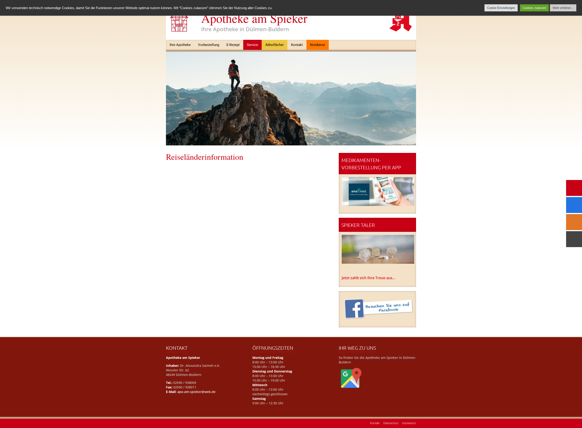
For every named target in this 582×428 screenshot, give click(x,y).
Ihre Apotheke (180, 45)
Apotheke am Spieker (254, 18)
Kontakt (297, 45)
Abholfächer (274, 45)
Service (252, 45)
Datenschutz (391, 423)
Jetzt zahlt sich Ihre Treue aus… (368, 277)
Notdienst (317, 45)
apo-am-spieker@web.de (196, 392)
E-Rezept (233, 45)
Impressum (409, 423)
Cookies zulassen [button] (534, 8)
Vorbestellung (208, 45)
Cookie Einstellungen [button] (501, 8)
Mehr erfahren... (563, 8)
